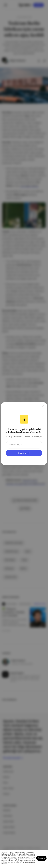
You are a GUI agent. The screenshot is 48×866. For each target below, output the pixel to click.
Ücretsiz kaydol (24, 453)
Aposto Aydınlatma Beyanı (12, 862)
